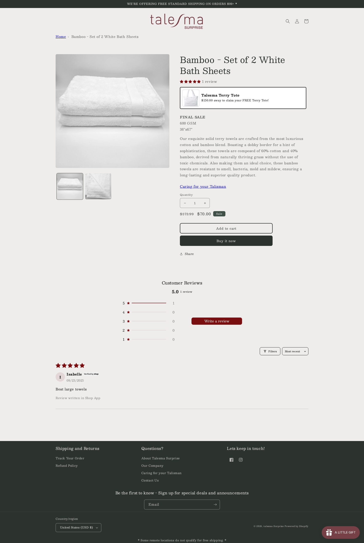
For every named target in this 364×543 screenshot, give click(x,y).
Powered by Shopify (296, 526)
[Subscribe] (215, 504)
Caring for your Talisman (203, 186)
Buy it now (226, 240)
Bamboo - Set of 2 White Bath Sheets (105, 36)
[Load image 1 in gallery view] (70, 186)
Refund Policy (67, 465)
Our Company (152, 465)
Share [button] (189, 253)
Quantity (186, 195)
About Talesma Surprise (160, 458)
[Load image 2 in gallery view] (98, 186)
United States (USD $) (76, 527)
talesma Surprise (274, 526)
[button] (287, 21)
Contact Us (150, 480)
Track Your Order (70, 458)
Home (61, 36)
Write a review (216, 321)
